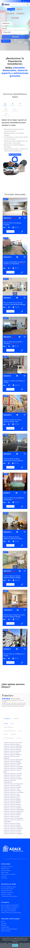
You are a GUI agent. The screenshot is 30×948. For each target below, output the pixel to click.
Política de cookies (24, 943)
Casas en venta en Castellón (13, 768)
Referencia (5, 41)
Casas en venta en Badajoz (13, 754)
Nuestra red (5, 868)
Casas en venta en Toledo (12, 825)
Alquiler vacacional (7, 892)
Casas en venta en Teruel (12, 823)
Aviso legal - (3, 943)
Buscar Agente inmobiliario (9, 907)
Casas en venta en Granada (13, 778)
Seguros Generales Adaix (9, 929)
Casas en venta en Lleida (12, 795)
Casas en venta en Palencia (13, 807)
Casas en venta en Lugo (11, 797)
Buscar (15, 37)
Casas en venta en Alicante (13, 747)
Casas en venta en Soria (12, 816)
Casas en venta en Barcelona (13, 759)
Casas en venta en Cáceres (13, 763)
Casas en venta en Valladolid (13, 828)
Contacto (4, 878)
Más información (15, 154)
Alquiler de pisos (6, 890)
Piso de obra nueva (7, 888)
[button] (4, 207)
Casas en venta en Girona (12, 777)
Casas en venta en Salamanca (14, 811)
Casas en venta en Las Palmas (14, 792)
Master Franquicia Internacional (11, 912)
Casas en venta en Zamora (12, 832)
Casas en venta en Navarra (12, 804)
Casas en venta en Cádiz (12, 765)
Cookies (3, 876)
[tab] (5, 105)
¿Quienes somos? (6, 866)
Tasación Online (6, 894)
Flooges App (5, 927)
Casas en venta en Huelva (12, 785)
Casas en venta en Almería (12, 749)
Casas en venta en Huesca (12, 787)
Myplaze (3, 925)
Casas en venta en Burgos (12, 761)
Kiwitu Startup (5, 930)
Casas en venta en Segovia (13, 813)
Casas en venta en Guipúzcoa (13, 783)
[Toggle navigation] (27, 4)
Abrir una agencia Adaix (8, 908)
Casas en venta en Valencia (13, 826)
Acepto (15, 945)
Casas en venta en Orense (12, 806)
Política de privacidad (8, 874)
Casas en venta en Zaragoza (13, 833)
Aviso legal (4, 872)
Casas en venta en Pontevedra (14, 809)
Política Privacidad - (13, 943)
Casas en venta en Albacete (13, 746)
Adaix (3, 921)
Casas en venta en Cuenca (12, 775)
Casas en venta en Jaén (12, 789)
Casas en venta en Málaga (12, 801)
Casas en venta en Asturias (12, 751)
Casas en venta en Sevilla (12, 814)
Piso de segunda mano (8, 886)
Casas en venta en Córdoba (13, 773)
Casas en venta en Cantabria (13, 766)
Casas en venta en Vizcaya (12, 830)
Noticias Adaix (5, 870)
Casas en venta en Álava (12, 744)
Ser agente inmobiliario (8, 910)
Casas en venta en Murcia (12, 802)
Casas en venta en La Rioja (12, 790)
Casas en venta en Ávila (11, 753)
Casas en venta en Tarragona (13, 818)
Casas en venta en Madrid (12, 799)
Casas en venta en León (11, 794)
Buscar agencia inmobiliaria (10, 905)
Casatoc (4, 923)
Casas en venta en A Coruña (13, 742)
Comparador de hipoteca (9, 896)
